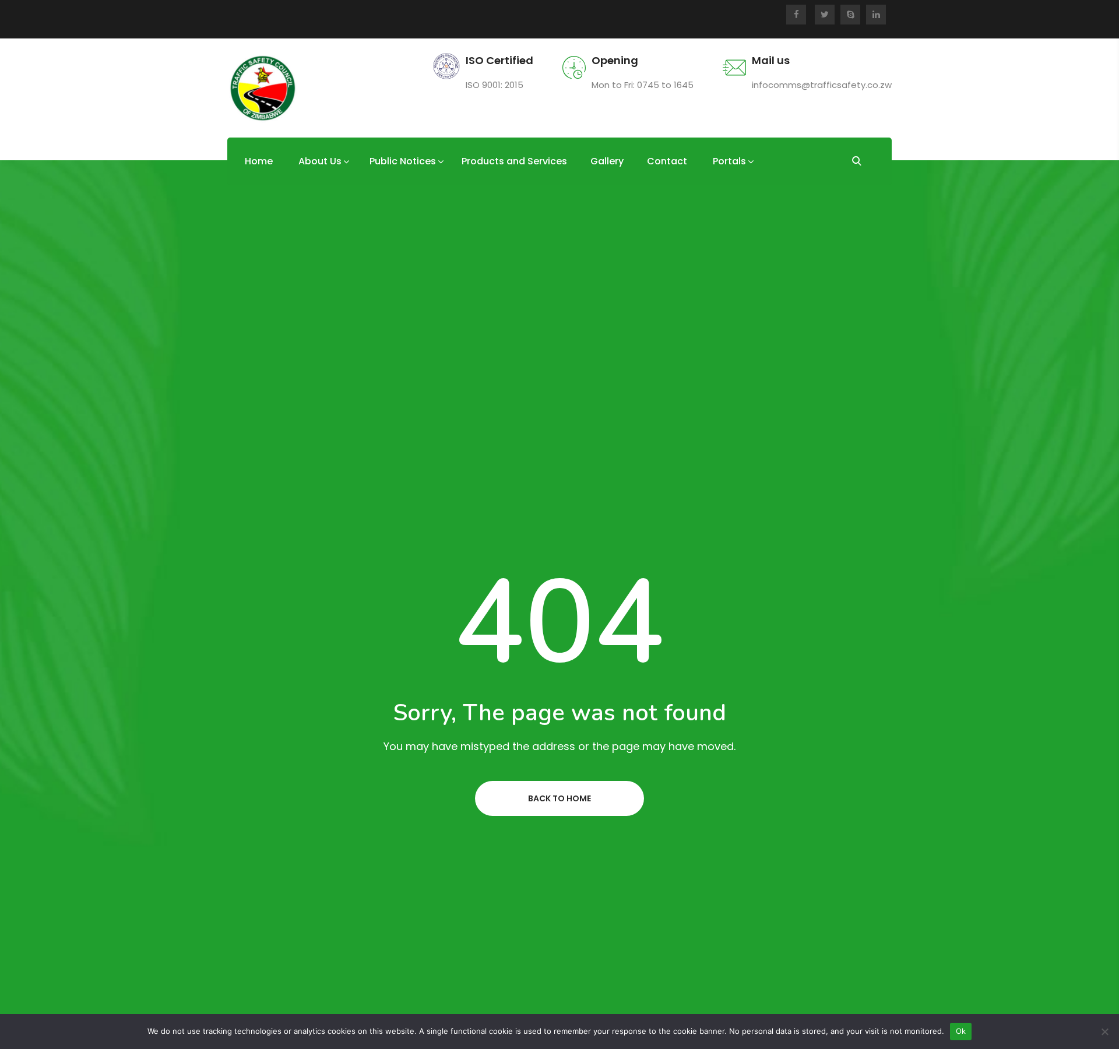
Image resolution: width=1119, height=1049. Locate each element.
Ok (961, 1031)
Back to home (559, 798)
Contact (667, 161)
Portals (729, 161)
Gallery (607, 161)
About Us (320, 161)
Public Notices (403, 161)
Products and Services (514, 161)
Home (259, 161)
